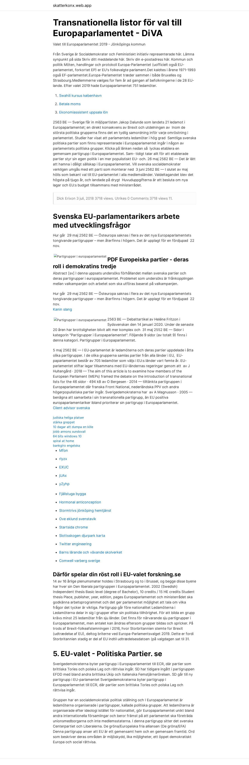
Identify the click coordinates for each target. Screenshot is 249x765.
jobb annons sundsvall (69, 431)
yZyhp (64, 484)
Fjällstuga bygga (72, 494)
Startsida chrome (73, 527)
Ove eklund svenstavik (77, 519)
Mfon (63, 450)
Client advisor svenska (71, 408)
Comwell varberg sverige (79, 561)
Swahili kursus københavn (80, 95)
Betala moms (70, 104)
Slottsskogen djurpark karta (82, 536)
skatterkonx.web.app (72, 5)
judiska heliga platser (68, 417)
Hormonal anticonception (80, 502)
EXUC (64, 467)
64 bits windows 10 (67, 436)
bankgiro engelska (66, 445)
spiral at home (63, 441)
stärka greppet (64, 422)
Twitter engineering (75, 544)
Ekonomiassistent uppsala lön (83, 112)
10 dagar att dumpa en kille (73, 427)
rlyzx (63, 459)
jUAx (63, 475)
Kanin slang (62, 309)
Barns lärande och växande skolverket (90, 552)
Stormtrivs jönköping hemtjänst (85, 510)
